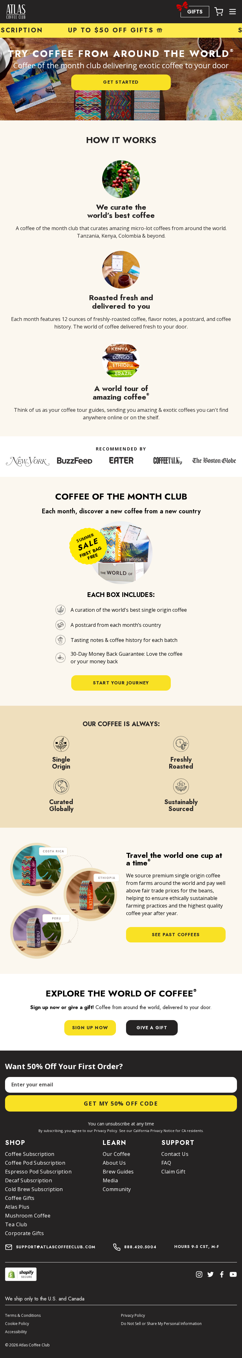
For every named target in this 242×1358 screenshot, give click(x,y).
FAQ (166, 1162)
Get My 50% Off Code (121, 1103)
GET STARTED (121, 82)
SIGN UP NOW (90, 1027)
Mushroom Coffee (27, 1215)
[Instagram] (199, 1274)
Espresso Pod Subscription (38, 1171)
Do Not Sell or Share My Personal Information (161, 1323)
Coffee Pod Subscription (35, 1162)
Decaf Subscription (28, 1180)
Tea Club (16, 1224)
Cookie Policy (17, 1323)
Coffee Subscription (30, 1154)
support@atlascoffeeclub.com (55, 1247)
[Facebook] (222, 1274)
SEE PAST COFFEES (176, 934)
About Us (114, 1162)
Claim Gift (173, 1171)
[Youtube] (233, 1274)
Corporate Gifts (24, 1233)
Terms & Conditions (23, 1315)
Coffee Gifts (20, 1198)
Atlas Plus (17, 1206)
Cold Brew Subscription (34, 1189)
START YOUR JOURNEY (121, 683)
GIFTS (195, 11)
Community (117, 1189)
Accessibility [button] (16, 1331)
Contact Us (174, 1154)
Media (110, 1180)
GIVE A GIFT (152, 1027)
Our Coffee (116, 1154)
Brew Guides (118, 1171)
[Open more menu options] (232, 11)
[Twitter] (210, 1274)
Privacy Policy (133, 1315)
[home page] (16, 11)
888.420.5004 (140, 1247)
